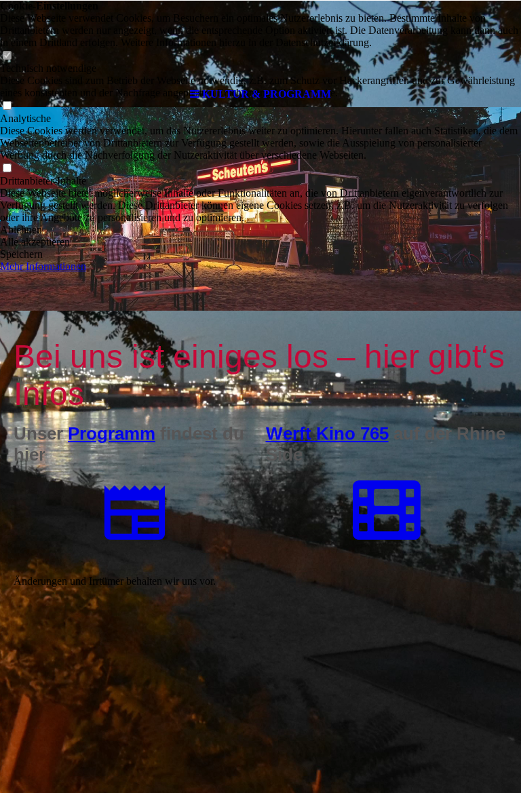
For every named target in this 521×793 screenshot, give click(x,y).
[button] (260, 230)
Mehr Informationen (43, 266)
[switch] (7, 168)
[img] (260, 41)
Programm (111, 433)
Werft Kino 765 (327, 433)
